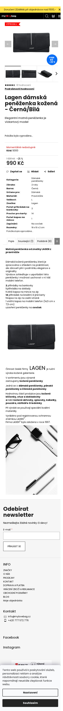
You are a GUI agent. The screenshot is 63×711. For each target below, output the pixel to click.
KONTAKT (8, 581)
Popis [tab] (11, 241)
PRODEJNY (9, 577)
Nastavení (30, 692)
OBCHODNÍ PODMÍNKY (15, 593)
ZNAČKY (7, 570)
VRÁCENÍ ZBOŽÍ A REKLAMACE (19, 589)
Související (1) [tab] (25, 241)
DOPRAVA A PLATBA (13, 585)
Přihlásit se (14, 546)
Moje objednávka (12, 600)
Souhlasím (30, 703)
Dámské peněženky (37, 180)
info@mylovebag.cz (19, 616)
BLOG (6, 596)
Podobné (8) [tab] (44, 241)
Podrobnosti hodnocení (19, 88)
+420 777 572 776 (18, 620)
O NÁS (6, 574)
